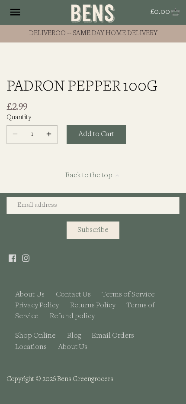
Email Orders (113, 335)
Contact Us (73, 294)
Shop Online (35, 335)
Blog (74, 335)
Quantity (18, 117)
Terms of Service (128, 294)
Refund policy (72, 316)
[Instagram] (25, 258)
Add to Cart (96, 134)
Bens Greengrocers (85, 379)
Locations (31, 347)
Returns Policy (92, 305)
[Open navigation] (15, 12)
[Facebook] (12, 258)
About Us (30, 294)
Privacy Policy (37, 305)
